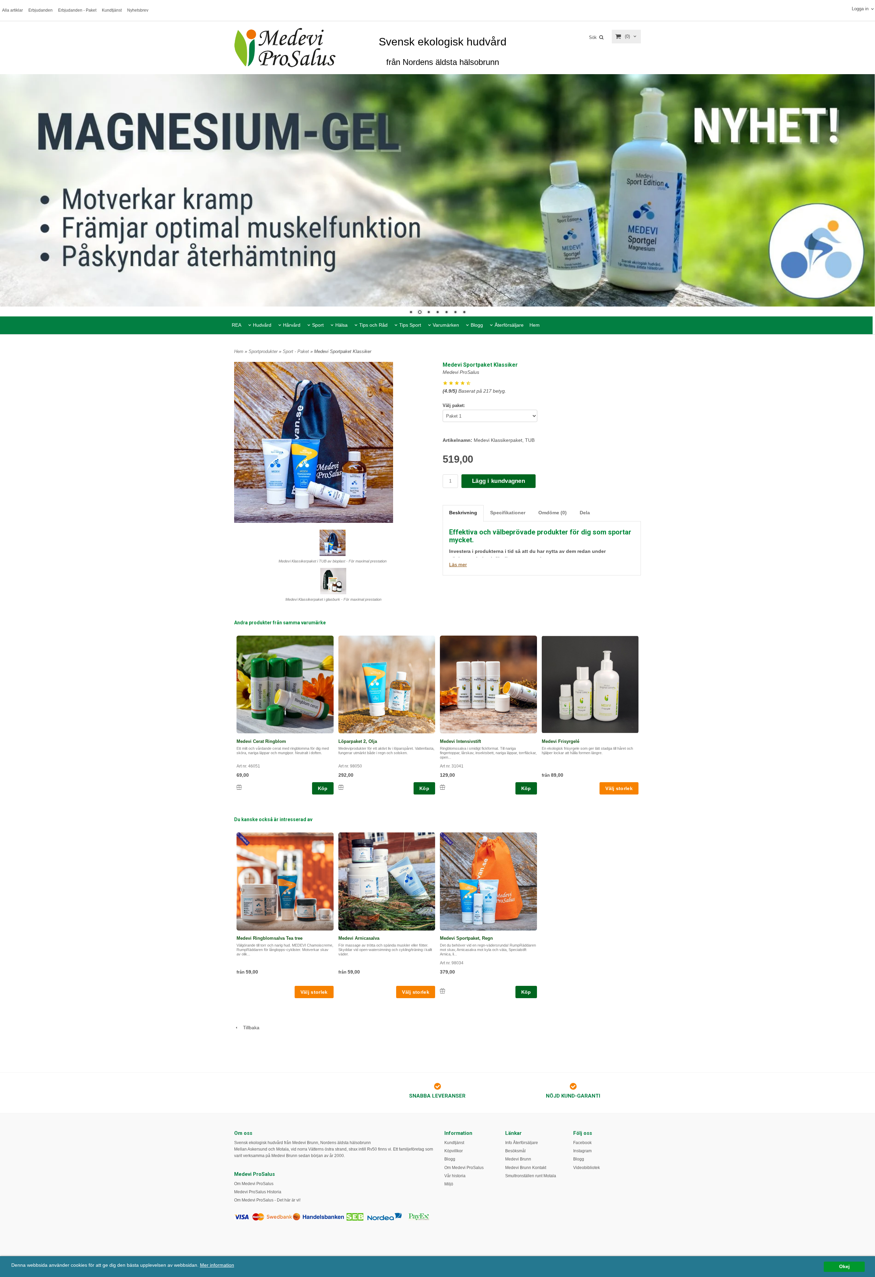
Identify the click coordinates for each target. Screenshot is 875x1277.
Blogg (477, 325)
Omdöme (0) (552, 512)
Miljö (448, 1184)
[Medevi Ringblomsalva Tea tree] (244, 839)
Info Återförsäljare (521, 1142)
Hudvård (262, 325)
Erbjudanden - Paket (77, 10)
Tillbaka (249, 1027)
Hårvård (291, 325)
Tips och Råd (373, 325)
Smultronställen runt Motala (530, 1175)
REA (236, 325)
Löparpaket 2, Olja (357, 741)
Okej (844, 1266)
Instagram (582, 1151)
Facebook (582, 1142)
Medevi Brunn (518, 1159)
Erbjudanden (40, 10)
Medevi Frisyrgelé (560, 741)
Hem (534, 325)
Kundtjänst (112, 10)
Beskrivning (463, 512)
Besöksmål (515, 1151)
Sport (318, 325)
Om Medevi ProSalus (253, 1183)
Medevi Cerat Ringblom (261, 741)
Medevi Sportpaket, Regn (466, 938)
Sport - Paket (296, 351)
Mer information (217, 1265)
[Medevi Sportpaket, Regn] (447, 839)
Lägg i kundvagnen (498, 481)
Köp (323, 788)
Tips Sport (410, 325)
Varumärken (446, 325)
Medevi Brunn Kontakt (525, 1167)
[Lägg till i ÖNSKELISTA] (239, 787)
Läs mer (458, 564)
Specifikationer (507, 512)
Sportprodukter (263, 351)
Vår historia (455, 1175)
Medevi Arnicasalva (358, 938)
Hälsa (341, 325)
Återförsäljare (509, 325)
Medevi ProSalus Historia (257, 1192)
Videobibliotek (586, 1167)
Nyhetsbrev (137, 10)
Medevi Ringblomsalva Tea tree (269, 938)
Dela (585, 512)
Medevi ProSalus (461, 372)
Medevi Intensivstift (460, 741)
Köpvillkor (453, 1151)
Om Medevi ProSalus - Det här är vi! (267, 1200)
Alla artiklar (12, 10)
